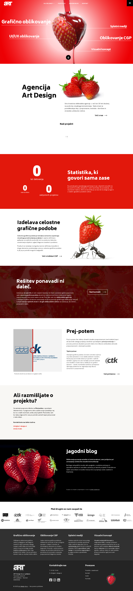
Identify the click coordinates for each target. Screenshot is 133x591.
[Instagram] (54, 580)
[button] (130, 3)
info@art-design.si (20, 426)
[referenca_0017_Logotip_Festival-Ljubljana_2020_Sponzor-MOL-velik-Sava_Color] (5, 515)
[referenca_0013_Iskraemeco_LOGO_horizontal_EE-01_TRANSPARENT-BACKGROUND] (54, 515)
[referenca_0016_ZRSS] (30, 515)
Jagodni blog (74, 3)
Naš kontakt (95, 292)
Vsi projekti (64, 150)
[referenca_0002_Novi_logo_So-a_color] (66, 520)
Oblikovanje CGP (115, 38)
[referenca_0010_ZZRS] (103, 515)
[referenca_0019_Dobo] (103, 520)
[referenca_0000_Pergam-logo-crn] (91, 520)
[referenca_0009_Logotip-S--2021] (115, 515)
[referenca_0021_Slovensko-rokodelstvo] (127, 520)
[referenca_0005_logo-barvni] (30, 520)
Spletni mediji (118, 26)
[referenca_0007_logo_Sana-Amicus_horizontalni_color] (5, 520)
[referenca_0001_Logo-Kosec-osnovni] (79, 520)
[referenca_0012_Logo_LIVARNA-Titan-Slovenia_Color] (79, 515)
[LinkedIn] (58, 580)
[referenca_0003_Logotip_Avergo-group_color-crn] (54, 520)
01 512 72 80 (17, 429)
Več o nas (99, 115)
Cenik (87, 576)
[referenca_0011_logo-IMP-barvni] (91, 515)
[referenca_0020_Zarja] (115, 520)
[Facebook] (50, 580)
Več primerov (109, 374)
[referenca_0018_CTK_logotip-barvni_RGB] (17, 515)
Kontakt (85, 3)
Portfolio (61, 3)
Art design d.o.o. (23, 586)
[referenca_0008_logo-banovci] (127, 515)
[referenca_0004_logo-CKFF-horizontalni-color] (42, 520)
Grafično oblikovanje (26, 22)
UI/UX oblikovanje (24, 37)
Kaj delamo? (48, 3)
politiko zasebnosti (95, 489)
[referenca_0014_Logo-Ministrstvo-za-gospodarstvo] (66, 515)
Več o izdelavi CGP (50, 256)
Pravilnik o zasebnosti (91, 570)
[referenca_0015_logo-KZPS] (42, 515)
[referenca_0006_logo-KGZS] (17, 520)
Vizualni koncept (101, 49)
